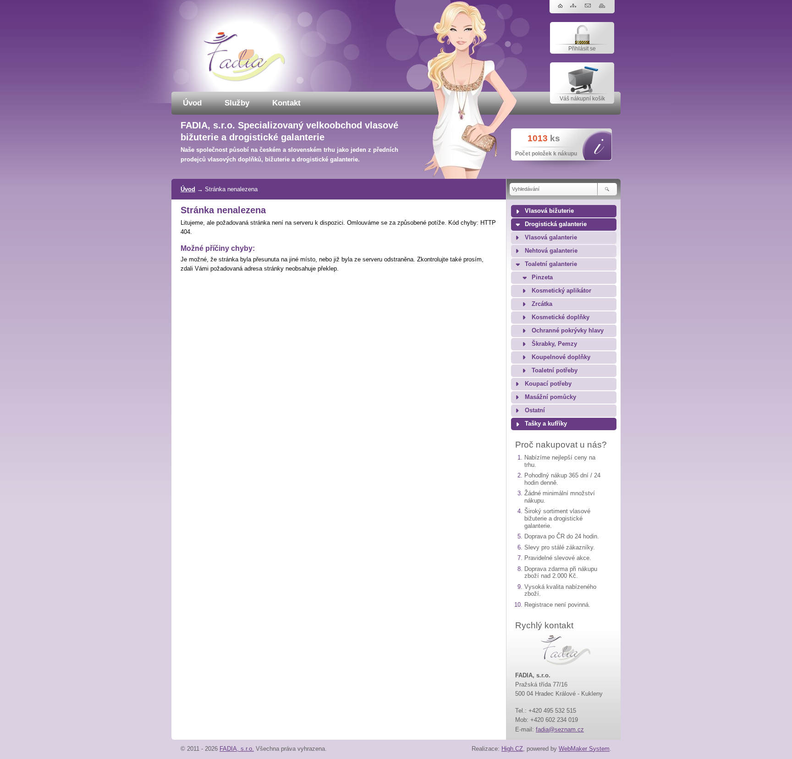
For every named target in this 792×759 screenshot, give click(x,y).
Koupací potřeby (548, 384)
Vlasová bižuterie (549, 211)
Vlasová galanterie (551, 237)
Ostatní (535, 410)
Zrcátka (542, 304)
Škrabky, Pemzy (554, 344)
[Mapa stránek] (574, 6)
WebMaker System (584, 748)
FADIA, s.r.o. (237, 748)
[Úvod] (560, 6)
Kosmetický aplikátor (561, 291)
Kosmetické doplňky (560, 317)
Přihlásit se (582, 48)
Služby (237, 103)
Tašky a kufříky (546, 424)
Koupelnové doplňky (561, 357)
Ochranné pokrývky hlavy (568, 330)
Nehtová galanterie (551, 251)
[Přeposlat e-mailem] (588, 6)
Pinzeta (542, 277)
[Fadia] (244, 79)
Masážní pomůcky (550, 397)
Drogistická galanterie (556, 224)
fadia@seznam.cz (560, 729)
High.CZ (512, 748)
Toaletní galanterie (551, 264)
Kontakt (286, 103)
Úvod (192, 103)
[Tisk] (603, 6)
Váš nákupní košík (582, 98)
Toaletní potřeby (555, 370)
